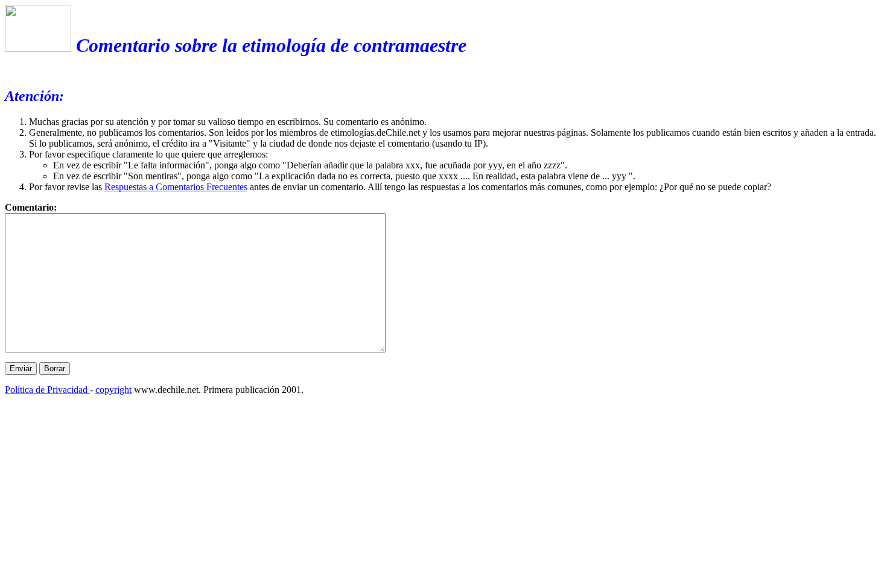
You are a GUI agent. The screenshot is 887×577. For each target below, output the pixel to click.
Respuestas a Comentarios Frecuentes (175, 187)
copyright (113, 389)
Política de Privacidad (47, 389)
